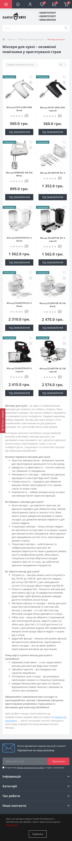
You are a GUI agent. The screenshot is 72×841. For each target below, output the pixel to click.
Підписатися (58, 761)
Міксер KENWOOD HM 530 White (19, 174)
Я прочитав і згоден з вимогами (34, 767)
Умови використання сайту (30, 767)
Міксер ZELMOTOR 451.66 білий (53, 305)
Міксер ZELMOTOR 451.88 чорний (53, 370)
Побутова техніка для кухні (31, 39)
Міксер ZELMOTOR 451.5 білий (19, 239)
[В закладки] (30, 77)
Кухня (11, 39)
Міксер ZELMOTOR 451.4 (52, 172)
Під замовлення (19, 132)
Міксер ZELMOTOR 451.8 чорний (19, 370)
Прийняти (37, 834)
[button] (30, 4)
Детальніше (12, 824)
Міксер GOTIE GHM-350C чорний (52, 109)
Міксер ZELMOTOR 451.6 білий (19, 305)
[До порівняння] (30, 83)
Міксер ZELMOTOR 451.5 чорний (52, 239)
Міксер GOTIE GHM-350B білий (19, 109)
